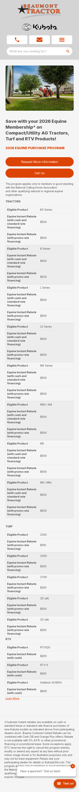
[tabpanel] (40, 89)
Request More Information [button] (39, 162)
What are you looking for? (28, 51)
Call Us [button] (39, 173)
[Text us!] (65, 784)
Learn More (12, 698)
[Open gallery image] (40, 88)
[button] (17, 39)
